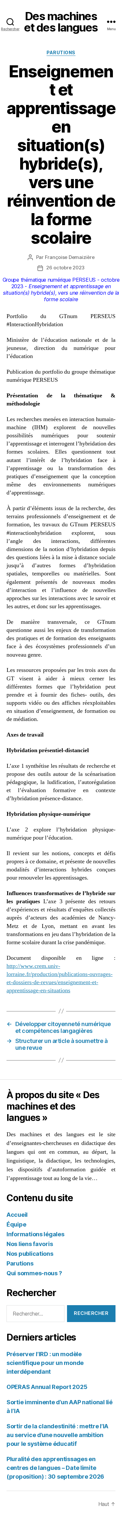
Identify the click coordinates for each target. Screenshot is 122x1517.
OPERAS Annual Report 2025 (47, 1386)
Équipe (16, 1224)
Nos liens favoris (30, 1244)
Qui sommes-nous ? (34, 1273)
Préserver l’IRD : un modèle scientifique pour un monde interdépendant (45, 1363)
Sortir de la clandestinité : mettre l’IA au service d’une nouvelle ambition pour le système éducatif (57, 1435)
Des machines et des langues (61, 21)
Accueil (17, 1214)
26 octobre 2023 (65, 267)
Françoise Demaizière (70, 257)
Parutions (61, 52)
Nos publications (30, 1253)
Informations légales (35, 1234)
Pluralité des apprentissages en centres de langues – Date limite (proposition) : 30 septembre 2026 (55, 1468)
